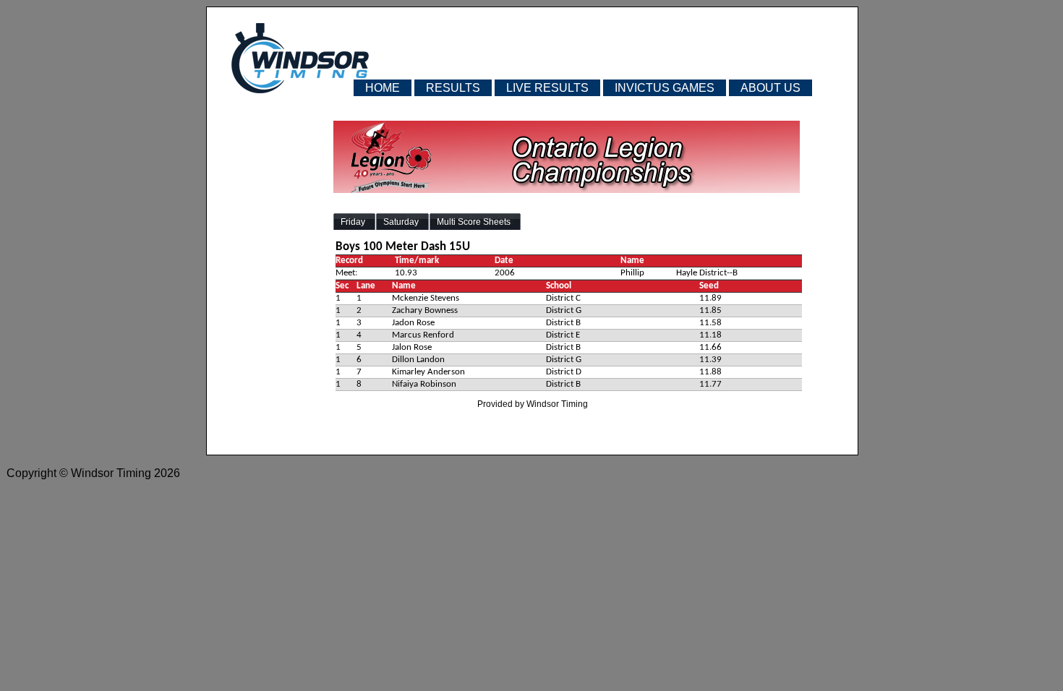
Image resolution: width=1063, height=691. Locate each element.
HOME (382, 88)
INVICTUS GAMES (664, 88)
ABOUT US (770, 88)
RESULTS (453, 88)
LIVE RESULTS (547, 88)
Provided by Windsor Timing (532, 404)
